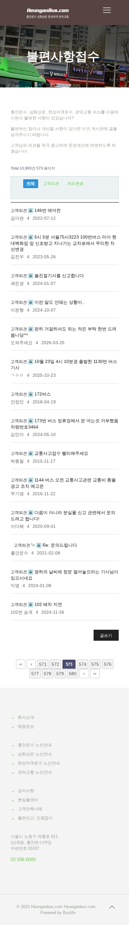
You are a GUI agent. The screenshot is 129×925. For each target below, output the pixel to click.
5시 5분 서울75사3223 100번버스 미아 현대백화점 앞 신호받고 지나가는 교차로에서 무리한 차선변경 (63, 243)
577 (35, 673)
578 (47, 673)
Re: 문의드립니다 (59, 545)
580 (72, 673)
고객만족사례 (30, 809)
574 (82, 664)
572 (55, 664)
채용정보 (26, 726)
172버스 (42, 394)
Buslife (69, 912)
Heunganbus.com (47, 906)
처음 (20, 664)
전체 (31, 183)
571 (43, 664)
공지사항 (26, 790)
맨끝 (95, 673)
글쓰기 (106, 635)
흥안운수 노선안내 (35, 745)
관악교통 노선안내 (35, 772)
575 (95, 664)
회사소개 (26, 717)
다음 (84, 673)
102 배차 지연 (47, 604)
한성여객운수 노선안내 (39, 763)
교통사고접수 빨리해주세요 (60, 453)
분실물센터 (28, 799)
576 (107, 664)
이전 (31, 664)
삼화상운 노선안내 (35, 754)
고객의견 (51, 183)
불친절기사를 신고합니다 (58, 275)
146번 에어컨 (47, 210)
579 (60, 673)
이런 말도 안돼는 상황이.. (59, 302)
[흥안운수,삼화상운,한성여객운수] (47, 12)
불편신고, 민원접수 (35, 818)
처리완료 (75, 183)
